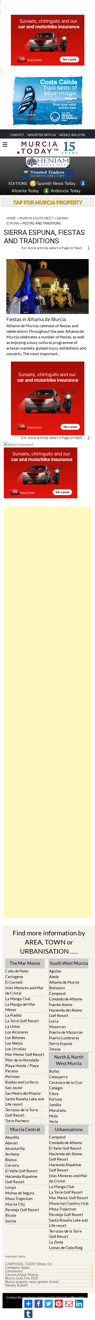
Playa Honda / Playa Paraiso (22, 1068)
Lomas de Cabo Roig (66, 1247)
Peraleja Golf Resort (22, 1209)
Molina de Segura (19, 1193)
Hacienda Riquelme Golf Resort (21, 1179)
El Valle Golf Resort (21, 1170)
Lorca (54, 1021)
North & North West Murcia (68, 1060)
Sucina (10, 1221)
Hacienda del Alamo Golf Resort (65, 1013)
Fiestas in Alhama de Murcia (36, 320)
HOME (11, 218)
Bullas (54, 1071)
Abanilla (12, 1137)
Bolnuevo (57, 987)
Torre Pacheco (17, 1120)
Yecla (53, 1121)
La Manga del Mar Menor (20, 1007)
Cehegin (56, 1088)
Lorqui (10, 1187)
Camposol (57, 993)
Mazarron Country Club (68, 1203)
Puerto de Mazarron (66, 1032)
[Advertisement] (47, 712)
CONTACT (17, 135)
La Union (12, 1026)
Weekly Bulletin (16, 1285)
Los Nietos (14, 1043)
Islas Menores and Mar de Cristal (24, 990)
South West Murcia (69, 963)
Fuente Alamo (60, 1004)
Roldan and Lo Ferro (21, 1082)
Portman (12, 1076)
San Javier (14, 1087)
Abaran (11, 1143)
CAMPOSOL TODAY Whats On (28, 1264)
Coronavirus (14, 1271)
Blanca (11, 1159)
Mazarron (57, 1026)
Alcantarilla (15, 1148)
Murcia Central (25, 1129)
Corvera (12, 1165)
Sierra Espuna (60, 1043)
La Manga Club (17, 998)
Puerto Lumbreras (64, 1038)
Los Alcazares (16, 1032)
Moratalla (57, 1110)
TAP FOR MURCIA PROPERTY (47, 202)
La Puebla (13, 1015)
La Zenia (56, 1242)
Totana (55, 1049)
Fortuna (55, 1099)
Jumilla (55, 1104)
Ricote (10, 1215)
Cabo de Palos (17, 971)
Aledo (54, 976)
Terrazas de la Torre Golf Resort (21, 1112)
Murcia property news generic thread (31, 1281)
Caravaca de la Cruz (65, 1082)
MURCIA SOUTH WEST (36, 218)
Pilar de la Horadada (22, 1060)
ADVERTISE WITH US (42, 135)
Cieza (54, 1093)
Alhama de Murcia (64, 982)
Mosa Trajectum (18, 1198)
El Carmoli (14, 982)
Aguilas (55, 971)
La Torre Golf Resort (22, 1020)
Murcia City (15, 1204)
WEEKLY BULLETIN (72, 135)
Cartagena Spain (17, 1267)
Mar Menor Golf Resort (24, 1054)
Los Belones (15, 1037)
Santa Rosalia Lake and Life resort (24, 1101)
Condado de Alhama (65, 999)
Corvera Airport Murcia (21, 1274)
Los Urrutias (15, 1048)
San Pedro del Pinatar (23, 1093)
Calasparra (58, 1076)
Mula (53, 1116)
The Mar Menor (25, 963)
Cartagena (14, 976)
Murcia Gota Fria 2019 (21, 1278)
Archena (12, 1154)
